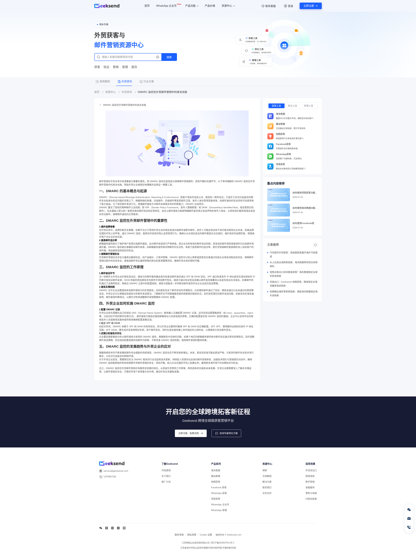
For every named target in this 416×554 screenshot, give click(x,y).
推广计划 (166, 481)
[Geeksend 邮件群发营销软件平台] (106, 6)
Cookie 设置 (206, 534)
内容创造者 (311, 498)
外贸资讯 (127, 92)
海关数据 (215, 470)
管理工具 (308, 105)
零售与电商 (311, 493)
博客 (264, 470)
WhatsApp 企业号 (168, 5)
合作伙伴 (267, 493)
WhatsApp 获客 (219, 493)
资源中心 (227, 5)
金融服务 (310, 487)
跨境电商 (310, 476)
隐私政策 (191, 534)
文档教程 (267, 476)
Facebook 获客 (219, 487)
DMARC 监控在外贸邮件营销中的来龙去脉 (124, 105)
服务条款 (179, 534)
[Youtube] (124, 528)
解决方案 (267, 481)
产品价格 (210, 5)
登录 (290, 6)
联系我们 (267, 487)
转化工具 (292, 105)
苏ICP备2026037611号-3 (222, 542)
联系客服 (270, 6)
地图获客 (215, 481)
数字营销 (310, 481)
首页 (147, 5)
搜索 (169, 57)
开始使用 (166, 470)
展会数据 (215, 476)
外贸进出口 (311, 470)
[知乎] (112, 528)
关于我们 (166, 476)
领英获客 (215, 498)
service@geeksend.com (116, 471)
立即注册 (309, 5)
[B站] (118, 528)
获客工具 (276, 105)
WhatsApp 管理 (219, 510)
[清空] (157, 57)
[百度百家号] (106, 528)
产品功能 (190, 5)
